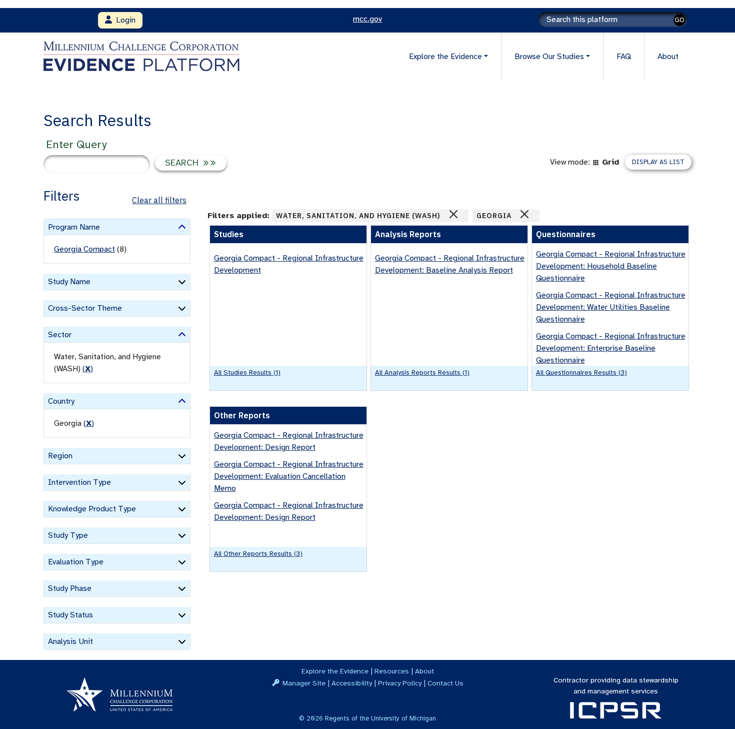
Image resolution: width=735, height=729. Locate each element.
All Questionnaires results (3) (581, 372)
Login (124, 20)
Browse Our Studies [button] (549, 57)
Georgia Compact (84, 249)
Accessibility (352, 682)
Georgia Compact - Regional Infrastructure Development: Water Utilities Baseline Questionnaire (611, 307)
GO (679, 20)
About (668, 57)
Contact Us (446, 682)
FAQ (623, 57)
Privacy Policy (400, 682)
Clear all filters (159, 200)
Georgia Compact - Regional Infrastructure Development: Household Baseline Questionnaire (611, 266)
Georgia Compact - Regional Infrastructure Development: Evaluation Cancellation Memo (289, 476)
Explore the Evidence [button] (445, 57)
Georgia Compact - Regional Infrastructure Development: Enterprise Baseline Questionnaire (611, 348)
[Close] (453, 214)
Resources (391, 670)
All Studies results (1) (247, 372)
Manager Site (304, 682)
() (87, 369)
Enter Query (76, 144)
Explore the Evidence (335, 670)
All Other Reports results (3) (258, 553)
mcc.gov (367, 19)
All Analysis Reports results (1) (422, 372)
